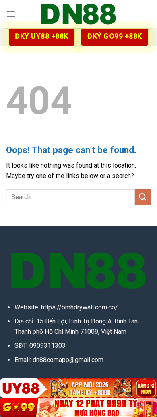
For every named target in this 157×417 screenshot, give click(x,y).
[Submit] (143, 197)
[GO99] (78, 407)
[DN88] (78, 14)
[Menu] (11, 14)
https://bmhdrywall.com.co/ (79, 307)
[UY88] (78, 388)
